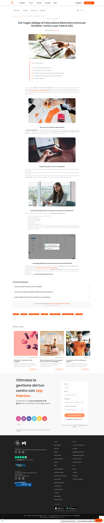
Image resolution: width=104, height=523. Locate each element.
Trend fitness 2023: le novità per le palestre (76, 360)
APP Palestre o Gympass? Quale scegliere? (23, 360)
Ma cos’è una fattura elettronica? (42, 68)
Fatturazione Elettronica (57, 213)
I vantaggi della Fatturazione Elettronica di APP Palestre (48, 76)
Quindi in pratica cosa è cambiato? (43, 70)
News (21, 16)
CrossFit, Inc (61, 517)
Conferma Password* (70, 406)
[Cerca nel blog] (78, 10)
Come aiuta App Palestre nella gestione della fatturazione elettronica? (33, 292)
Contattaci (56, 305)
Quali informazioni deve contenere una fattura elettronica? (49, 73)
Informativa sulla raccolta (68, 521)
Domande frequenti (39, 78)
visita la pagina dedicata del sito (43, 274)
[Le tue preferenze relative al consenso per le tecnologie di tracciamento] (2, 520)
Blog (55, 3)
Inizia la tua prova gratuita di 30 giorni (59, 303)
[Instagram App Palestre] (23, 452)
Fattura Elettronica (31, 130)
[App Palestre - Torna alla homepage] (12, 2)
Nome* (66, 384)
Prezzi (31, 3)
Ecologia (47, 3)
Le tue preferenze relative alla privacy (88, 521)
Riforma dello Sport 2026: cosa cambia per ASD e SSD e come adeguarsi (51, 360)
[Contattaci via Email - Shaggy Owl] (16, 478)
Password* (67, 399)
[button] (22, 2)
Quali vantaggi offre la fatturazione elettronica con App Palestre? (32, 297)
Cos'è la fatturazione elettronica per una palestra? (28, 286)
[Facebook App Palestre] (19, 452)
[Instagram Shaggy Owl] (23, 478)
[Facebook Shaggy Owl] (19, 478)
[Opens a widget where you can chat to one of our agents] (99, 520)
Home (14, 16)
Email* (66, 391)
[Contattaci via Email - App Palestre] (16, 452)
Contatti (39, 3)
